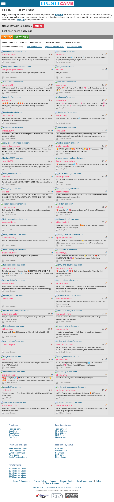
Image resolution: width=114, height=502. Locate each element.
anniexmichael (8, 375)
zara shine (61, 85)
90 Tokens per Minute (17, 477)
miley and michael (64, 344)
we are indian (8, 283)
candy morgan (8, 207)
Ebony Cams (60, 457)
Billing (98, 481)
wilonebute (61, 100)
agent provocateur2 (65, 237)
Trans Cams (14, 435)
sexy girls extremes (11, 146)
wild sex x (6, 192)
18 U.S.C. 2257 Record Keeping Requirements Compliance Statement (57, 487)
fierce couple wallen (65, 161)
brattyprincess (62, 192)
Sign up (59, 14)
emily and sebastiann (66, 390)
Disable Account (52, 483)
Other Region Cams (17, 451)
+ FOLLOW (7, 37)
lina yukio (6, 359)
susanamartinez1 (64, 298)
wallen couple (62, 146)
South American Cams (18, 457)
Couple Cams (14, 433)
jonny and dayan (64, 268)
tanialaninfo (7, 115)
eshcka (59, 207)
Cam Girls (13, 431)
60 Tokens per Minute (17, 475)
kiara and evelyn (64, 314)
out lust (59, 69)
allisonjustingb (62, 222)
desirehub (6, 390)
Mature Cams (60, 437)
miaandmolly (62, 329)
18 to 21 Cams (61, 431)
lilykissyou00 (8, 131)
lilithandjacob (8, 329)
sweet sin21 (7, 85)
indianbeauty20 (9, 54)
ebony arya (61, 375)
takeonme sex (8, 268)
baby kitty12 (61, 253)
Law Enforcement (84, 481)
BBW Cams (59, 455)
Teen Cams (59, 429)
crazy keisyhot (8, 344)
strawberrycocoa (10, 405)
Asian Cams (14, 455)
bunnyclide (61, 54)
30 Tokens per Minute (17, 473)
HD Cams (59, 449)
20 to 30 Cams (61, 433)
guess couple (62, 359)
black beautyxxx (9, 253)
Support (53, 481)
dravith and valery (10, 314)
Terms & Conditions (21, 481)
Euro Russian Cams (17, 453)
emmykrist (7, 100)
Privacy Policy (40, 481)
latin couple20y (9, 237)
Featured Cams (15, 429)
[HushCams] (57, 5)
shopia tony (61, 115)
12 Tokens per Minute (17, 469)
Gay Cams (13, 437)
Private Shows (61, 451)
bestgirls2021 (8, 161)
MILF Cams (59, 435)
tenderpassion (62, 176)
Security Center (67, 481)
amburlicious (62, 283)
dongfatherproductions (12, 69)
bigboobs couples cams (54, 47)
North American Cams (18, 449)
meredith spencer (64, 405)
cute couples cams (34, 47)
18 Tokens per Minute (17, 471)
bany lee (6, 176)
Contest (66, 483)
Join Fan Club (21, 37)
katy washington (9, 222)
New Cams (59, 453)
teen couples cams (74, 47)
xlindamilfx (61, 131)
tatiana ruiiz (7, 298)
